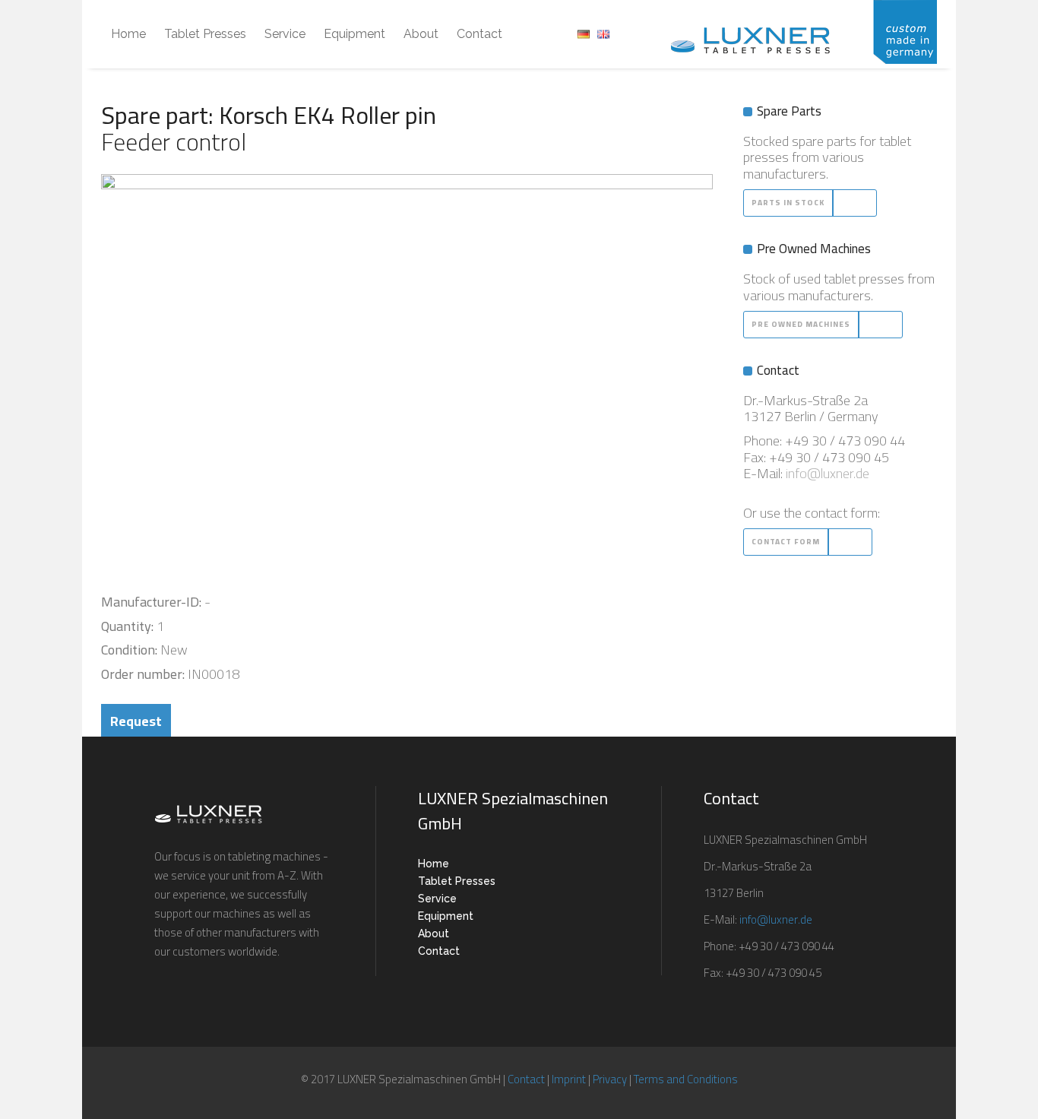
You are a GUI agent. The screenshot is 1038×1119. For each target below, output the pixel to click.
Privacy (610, 1079)
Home (433, 863)
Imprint (569, 1079)
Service (437, 898)
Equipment (445, 916)
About (433, 933)
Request (136, 721)
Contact (439, 951)
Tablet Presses (456, 881)
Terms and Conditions (686, 1079)
